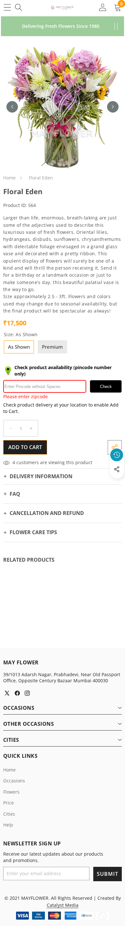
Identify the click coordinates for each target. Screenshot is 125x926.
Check (106, 386)
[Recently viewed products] (116, 454)
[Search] (18, 7)
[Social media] (116, 469)
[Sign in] (102, 7)
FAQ (15, 493)
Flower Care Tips (33, 532)
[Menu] (7, 7)
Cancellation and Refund (47, 513)
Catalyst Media (63, 905)
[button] (117, 484)
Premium (52, 347)
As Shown (19, 347)
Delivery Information (41, 476)
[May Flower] (62, 7)
